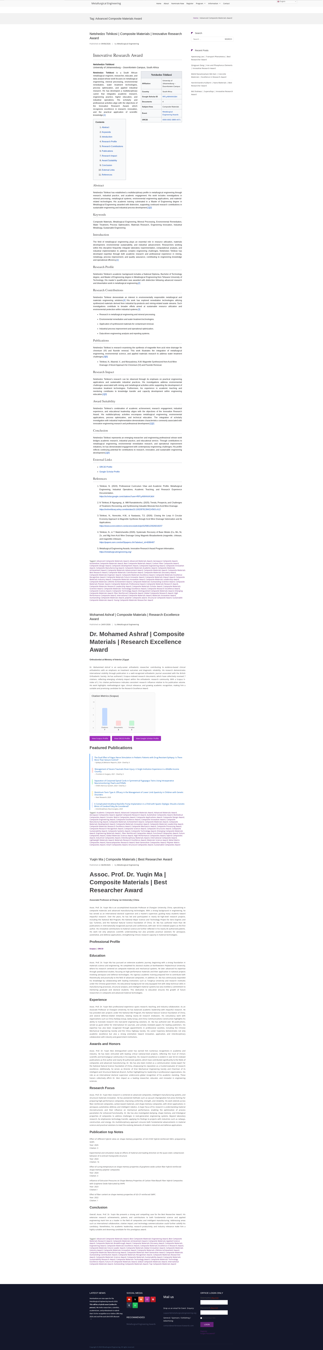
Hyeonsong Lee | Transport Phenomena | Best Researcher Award (211, 58)
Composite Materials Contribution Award (125, 572)
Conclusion (107, 165)
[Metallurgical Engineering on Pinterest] (153, 1299)
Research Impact (109, 156)
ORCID (100, 948)
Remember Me (209, 1318)
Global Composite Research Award (158, 593)
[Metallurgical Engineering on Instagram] (147, 1299)
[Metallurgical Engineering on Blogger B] (141, 1299)
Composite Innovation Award (153, 819)
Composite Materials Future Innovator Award (125, 577)
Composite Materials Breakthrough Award (113, 1243)
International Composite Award (163, 838)
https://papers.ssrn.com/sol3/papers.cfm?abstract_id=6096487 (127, 542)
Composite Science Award (100, 591)
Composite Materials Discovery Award (160, 572)
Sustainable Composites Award (167, 845)
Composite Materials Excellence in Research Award (161, 1245)
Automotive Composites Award (160, 815)
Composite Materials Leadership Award (162, 579)
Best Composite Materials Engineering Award (149, 1239)
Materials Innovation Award (164, 595)
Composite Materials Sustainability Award (144, 1257)
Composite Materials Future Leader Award (107, 1248)
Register (189, 3)
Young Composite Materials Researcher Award (133, 600)
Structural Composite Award (160, 597)
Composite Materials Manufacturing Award (108, 1252)
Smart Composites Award (117, 845)
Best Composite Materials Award (137, 563)
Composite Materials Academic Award (141, 568)
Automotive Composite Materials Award (106, 563)
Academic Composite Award (108, 812)
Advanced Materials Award (141, 561)
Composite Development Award (125, 565)
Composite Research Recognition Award (106, 828)
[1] (104, 115)
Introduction (107, 137)
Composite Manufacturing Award (110, 568)
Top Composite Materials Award (162, 1264)
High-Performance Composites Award (150, 835)
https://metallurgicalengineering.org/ (115, 552)
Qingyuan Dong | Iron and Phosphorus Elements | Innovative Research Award (211, 66)
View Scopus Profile (100, 738)
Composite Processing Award (169, 826)
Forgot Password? (207, 1333)
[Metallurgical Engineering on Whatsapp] (135, 1305)
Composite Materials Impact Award (160, 577)
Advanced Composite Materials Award (113, 561)
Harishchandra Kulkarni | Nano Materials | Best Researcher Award (211, 84)
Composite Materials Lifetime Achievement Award (111, 581)
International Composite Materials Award (134, 595)
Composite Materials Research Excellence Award (110, 826)
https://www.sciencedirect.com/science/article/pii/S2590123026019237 (130, 526)
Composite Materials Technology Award (133, 1259)
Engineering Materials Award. (108, 833)
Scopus (93, 948)
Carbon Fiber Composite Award (165, 563)
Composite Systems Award (119, 831)
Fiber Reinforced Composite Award (128, 593)
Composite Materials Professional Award (128, 584)
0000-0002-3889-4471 (172, 120)
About (166, 3)
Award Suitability (109, 160)
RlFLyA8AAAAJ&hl (170, 97)
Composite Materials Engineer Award (105, 575)
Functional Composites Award (165, 833)
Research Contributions (112, 146)
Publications (107, 151)
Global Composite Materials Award (152, 1261)
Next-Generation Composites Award (151, 842)
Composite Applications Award (149, 817)
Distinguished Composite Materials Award (156, 591)
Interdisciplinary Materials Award (135, 838)
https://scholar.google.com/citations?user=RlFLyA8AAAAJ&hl (126, 496)
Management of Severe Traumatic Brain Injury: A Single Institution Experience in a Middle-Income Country (137, 770)
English (282, 1)
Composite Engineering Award (152, 565)
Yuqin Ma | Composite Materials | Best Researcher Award (131, 859)
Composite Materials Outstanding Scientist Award (154, 581)
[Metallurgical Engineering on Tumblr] (129, 1305)
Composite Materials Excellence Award (138, 575)
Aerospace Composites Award (102, 815)
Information (213, 3)
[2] (151, 208)
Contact (226, 3)
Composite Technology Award (124, 591)
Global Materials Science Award (119, 835)
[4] (125, 300)
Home (158, 3)
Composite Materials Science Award (111, 1257)
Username (209, 1298)
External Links (108, 170)
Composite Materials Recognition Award (135, 1255)
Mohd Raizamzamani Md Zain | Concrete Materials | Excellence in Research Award (208, 75)
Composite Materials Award (155, 570)
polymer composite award (136, 597)
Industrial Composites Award (108, 838)
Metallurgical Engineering (106, 3)
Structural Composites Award (140, 845)
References (107, 175)
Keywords (106, 132)
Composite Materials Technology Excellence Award (125, 588)
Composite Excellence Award (128, 819)
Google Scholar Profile (109, 472)
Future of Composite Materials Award (121, 1261)
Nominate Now (177, 3)
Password (209, 1308)
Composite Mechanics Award (143, 826)
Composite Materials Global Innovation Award (145, 1248)
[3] (139, 309)
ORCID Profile (105, 467)
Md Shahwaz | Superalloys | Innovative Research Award (212, 93)
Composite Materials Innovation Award (128, 579)
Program (199, 3)
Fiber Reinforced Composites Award (137, 833)
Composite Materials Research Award (162, 584)
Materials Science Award (157, 840)
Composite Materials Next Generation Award (146, 1252)
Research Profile (109, 141)
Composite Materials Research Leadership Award (110, 586)
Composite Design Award (100, 565)
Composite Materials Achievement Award (126, 822)
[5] (107, 357)
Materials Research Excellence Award (130, 840)
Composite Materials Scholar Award (147, 586)
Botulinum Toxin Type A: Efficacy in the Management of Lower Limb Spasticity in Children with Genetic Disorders (139, 793)
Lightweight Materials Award (102, 840)
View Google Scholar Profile (147, 738)
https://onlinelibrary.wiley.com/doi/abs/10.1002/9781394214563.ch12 (130, 509)
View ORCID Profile (122, 738)
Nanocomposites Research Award (120, 842)
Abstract (105, 127)
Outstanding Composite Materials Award (107, 597)
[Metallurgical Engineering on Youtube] (129, 1299)
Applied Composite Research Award (131, 815)
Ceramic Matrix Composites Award (120, 817)
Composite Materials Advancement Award (125, 570)
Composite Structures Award (159, 828)
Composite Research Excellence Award (163, 588)
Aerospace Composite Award (165, 561)
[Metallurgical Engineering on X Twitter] (135, 1299)
